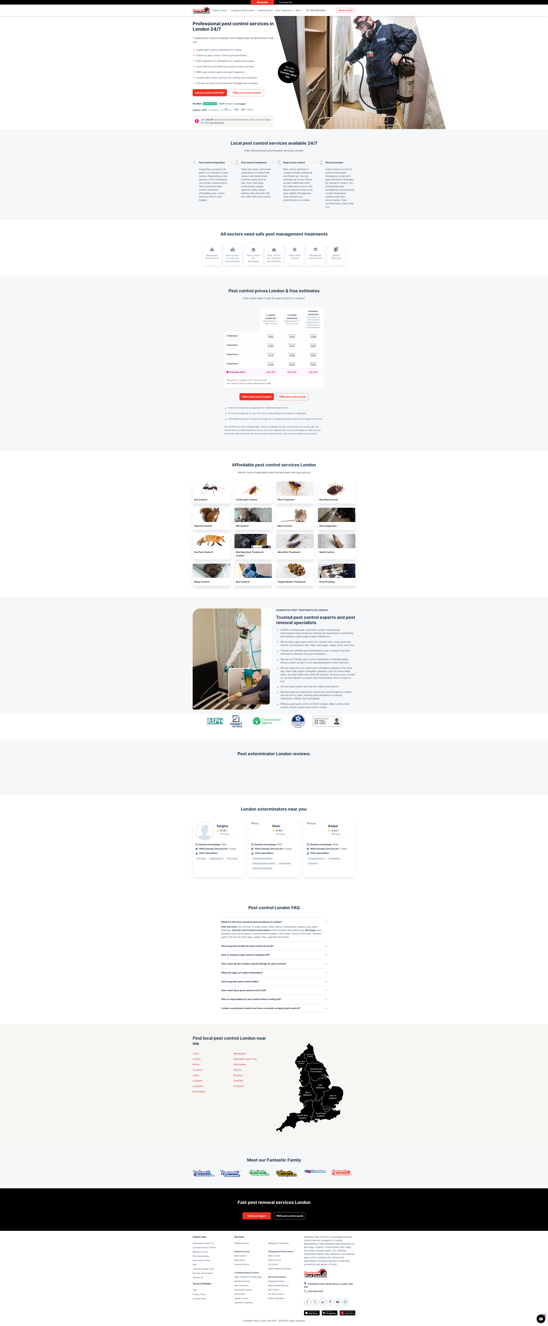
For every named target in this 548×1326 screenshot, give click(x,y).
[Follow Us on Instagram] (345, 1301)
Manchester (239, 1053)
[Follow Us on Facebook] (307, 1301)
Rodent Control (219, 10)
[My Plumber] (316, 1171)
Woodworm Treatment (278, 1243)
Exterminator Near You (203, 1243)
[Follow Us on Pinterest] (330, 1301)
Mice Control (240, 1256)
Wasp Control (274, 1260)
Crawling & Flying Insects (242, 10)
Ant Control (239, 1294)
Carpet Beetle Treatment (279, 1268)
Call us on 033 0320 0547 (209, 92)
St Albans (238, 1086)
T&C (195, 1290)
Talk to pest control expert (256, 396)
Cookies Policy (199, 1298)
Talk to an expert (256, 1215)
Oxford (237, 1069)
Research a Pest (200, 1252)
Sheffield (238, 1080)
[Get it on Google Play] (330, 1312)
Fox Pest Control (275, 1294)
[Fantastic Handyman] (288, 1173)
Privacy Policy (199, 1294)
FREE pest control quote (292, 396)
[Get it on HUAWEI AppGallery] (347, 1312)
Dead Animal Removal (278, 1285)
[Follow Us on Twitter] (315, 1301)
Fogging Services (276, 1281)
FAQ (195, 1264)
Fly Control (273, 1264)
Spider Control (241, 1298)
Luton (196, 1053)
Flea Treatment (241, 1285)
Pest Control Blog (201, 1256)
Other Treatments (283, 10)
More (298, 10)
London (197, 1059)
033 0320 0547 (317, 10)
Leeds (196, 1075)
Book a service (346, 10)
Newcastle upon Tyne (245, 1059)
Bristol (196, 1064)
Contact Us (198, 1277)
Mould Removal (265, 10)
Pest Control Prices (201, 1260)
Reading (237, 1075)
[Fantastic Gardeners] (260, 1173)
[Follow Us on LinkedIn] (322, 1301)
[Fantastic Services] (204, 1173)
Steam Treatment (276, 1298)
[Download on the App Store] (312, 1312)
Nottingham (239, 1064)
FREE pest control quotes (247, 92)
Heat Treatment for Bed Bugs (248, 1277)
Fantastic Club (236, 383)
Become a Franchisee (203, 1273)
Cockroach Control (243, 1289)
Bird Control (273, 1289)
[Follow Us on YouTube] (337, 1301)
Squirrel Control (241, 1264)
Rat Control (239, 1260)
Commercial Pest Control (204, 1247)
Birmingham (199, 1091)
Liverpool (198, 1086)
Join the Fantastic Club (203, 1269)
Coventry (198, 1069)
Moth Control (274, 1256)
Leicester (198, 1080)
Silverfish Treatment (243, 1302)
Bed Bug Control (242, 1281)
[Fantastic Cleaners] (232, 1173)
